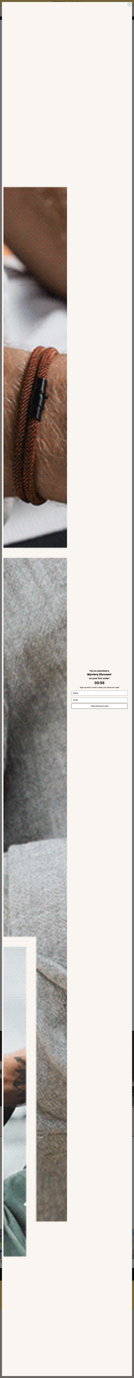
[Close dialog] (129, 4)
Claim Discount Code (99, 706)
